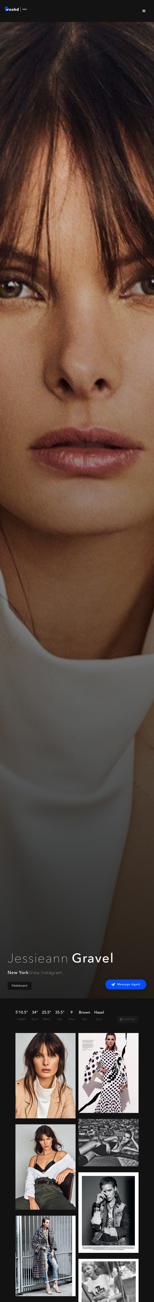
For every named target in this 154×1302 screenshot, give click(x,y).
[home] (16, 9)
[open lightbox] (45, 1076)
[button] (144, 11)
